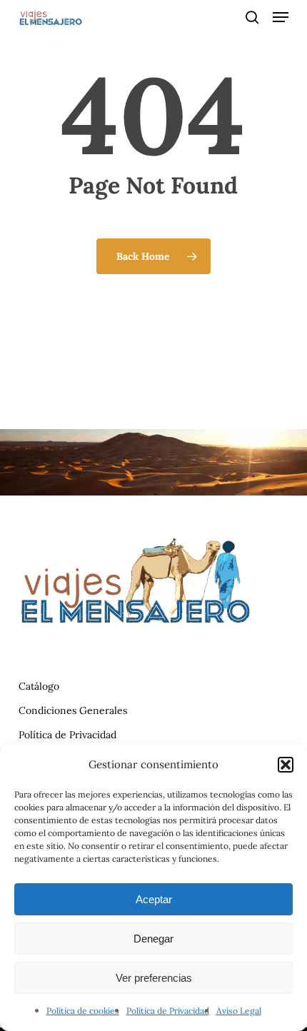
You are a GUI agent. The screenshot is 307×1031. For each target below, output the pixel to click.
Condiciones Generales (73, 710)
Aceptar (154, 899)
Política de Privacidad (167, 1010)
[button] (285, 765)
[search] (252, 17)
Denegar (153, 938)
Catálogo (39, 686)
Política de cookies (82, 1010)
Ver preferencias (154, 978)
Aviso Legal (238, 1010)
